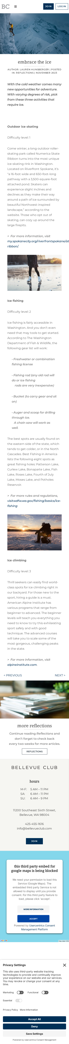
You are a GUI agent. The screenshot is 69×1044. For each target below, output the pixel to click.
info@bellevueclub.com (34, 828)
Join (48, 6)
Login (62, 6)
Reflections (24, 72)
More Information (33, 909)
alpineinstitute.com (22, 664)
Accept (33, 918)
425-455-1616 (34, 824)
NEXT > (60, 675)
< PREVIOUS (13, 675)
